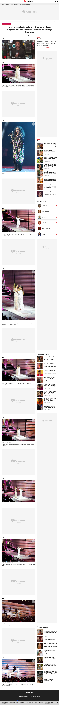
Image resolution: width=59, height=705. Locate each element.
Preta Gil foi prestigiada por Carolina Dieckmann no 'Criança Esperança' (17, 625)
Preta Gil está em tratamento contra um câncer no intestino (15, 505)
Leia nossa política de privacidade (49, 703)
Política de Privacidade (24, 696)
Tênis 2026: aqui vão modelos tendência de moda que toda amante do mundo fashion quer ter (50, 673)
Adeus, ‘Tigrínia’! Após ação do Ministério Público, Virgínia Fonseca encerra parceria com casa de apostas (50, 645)
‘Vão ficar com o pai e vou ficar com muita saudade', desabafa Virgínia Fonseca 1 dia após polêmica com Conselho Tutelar (50, 180)
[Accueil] (28, 1)
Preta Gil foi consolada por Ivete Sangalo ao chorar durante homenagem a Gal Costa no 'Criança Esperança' (18, 323)
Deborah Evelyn (40, 41)
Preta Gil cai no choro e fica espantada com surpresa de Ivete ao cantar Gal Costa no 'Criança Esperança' (25, 21)
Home (3, 21)
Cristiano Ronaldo (48, 43)
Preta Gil (5, 21)
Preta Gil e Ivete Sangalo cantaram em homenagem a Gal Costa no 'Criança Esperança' (18, 445)
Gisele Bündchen (40, 43)
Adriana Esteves (45, 222)
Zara (54, 43)
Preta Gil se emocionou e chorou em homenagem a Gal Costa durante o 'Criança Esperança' (17, 685)
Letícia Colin (39, 45)
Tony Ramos (47, 41)
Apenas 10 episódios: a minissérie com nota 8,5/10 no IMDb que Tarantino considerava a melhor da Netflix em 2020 (50, 660)
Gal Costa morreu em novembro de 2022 (10, 175)
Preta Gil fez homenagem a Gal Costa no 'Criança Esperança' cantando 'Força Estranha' (17, 235)
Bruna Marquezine (46, 228)
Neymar (43, 234)
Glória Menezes (46, 45)
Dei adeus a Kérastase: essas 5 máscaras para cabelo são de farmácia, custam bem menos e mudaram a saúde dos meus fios (50, 632)
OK (57, 702)
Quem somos (33, 696)
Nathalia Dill (44, 205)
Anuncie (38, 696)
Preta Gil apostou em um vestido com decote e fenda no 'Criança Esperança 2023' (18, 565)
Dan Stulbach (53, 41)
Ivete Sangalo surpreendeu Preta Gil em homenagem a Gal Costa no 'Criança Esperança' (16, 384)
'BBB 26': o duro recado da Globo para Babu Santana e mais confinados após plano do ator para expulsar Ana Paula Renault (50, 373)
